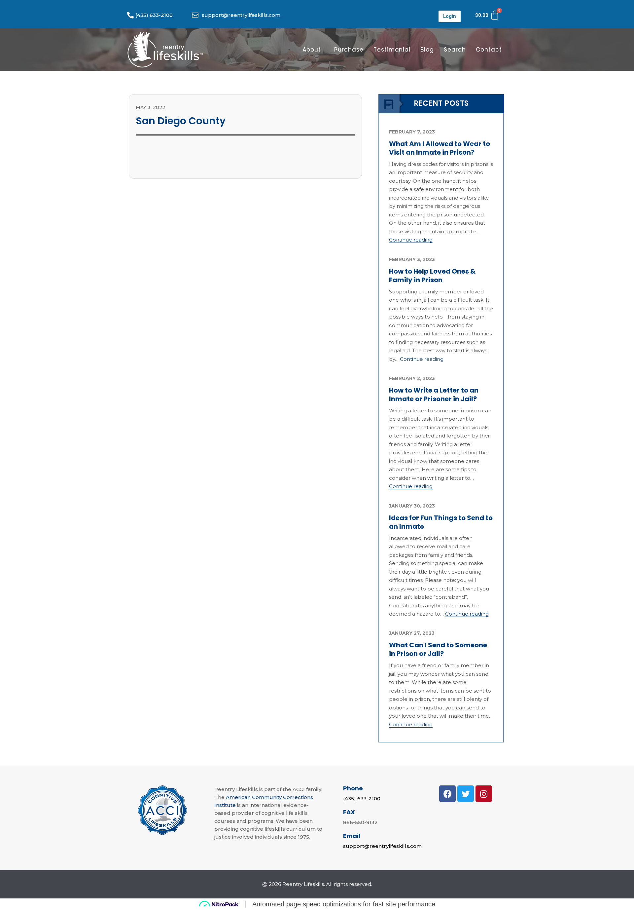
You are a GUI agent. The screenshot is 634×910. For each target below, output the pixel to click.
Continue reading (411, 240)
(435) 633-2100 (361, 798)
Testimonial (391, 50)
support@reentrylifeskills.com (382, 846)
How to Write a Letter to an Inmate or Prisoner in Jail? (433, 394)
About (311, 50)
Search (455, 50)
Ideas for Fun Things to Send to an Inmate (441, 522)
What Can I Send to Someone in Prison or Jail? (438, 649)
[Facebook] (447, 793)
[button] (450, 16)
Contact (489, 50)
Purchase (349, 50)
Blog (427, 50)
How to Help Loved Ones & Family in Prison (432, 275)
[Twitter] (465, 793)
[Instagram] (484, 793)
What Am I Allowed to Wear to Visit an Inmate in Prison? (439, 148)
